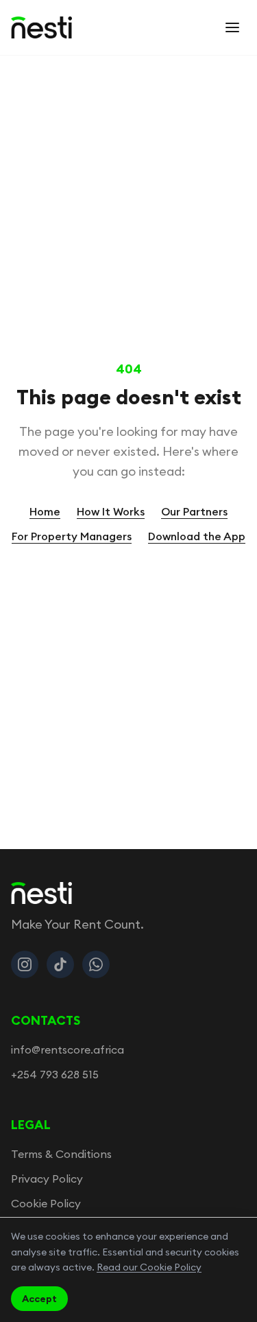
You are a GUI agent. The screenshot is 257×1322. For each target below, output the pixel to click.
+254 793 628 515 (55, 1074)
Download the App (196, 536)
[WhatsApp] (96, 964)
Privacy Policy (47, 1178)
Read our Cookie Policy (149, 1267)
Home (44, 511)
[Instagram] (24, 964)
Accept (39, 1298)
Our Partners (194, 511)
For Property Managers (72, 536)
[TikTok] (60, 964)
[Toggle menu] (232, 27)
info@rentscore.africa (67, 1049)
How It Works (111, 511)
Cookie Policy (46, 1203)
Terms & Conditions (61, 1154)
